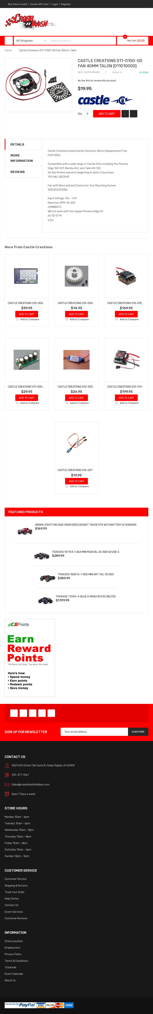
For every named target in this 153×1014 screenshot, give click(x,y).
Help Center (12, 898)
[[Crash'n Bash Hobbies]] (31, 21)
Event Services (14, 911)
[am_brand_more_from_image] (27, 276)
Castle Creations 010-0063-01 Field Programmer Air (43, 303)
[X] (23, 713)
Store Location (14, 941)
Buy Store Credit (17, 4)
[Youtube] (42, 713)
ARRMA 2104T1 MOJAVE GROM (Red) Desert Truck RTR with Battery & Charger (85, 524)
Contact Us (11, 905)
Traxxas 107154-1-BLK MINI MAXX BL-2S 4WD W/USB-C (85, 551)
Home (8, 50)
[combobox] (78, 40)
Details (17, 144)
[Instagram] (51, 713)
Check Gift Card (39, 4)
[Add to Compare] (133, 113)
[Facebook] (14, 713)
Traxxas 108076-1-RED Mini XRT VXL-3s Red (86, 574)
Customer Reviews (16, 918)
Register (66, 4)
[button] (17, 319)
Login (55, 4)
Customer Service (15, 878)
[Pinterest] (32, 713)
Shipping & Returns (16, 885)
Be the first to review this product (97, 80)
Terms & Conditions (16, 960)
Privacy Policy (13, 954)
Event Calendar (14, 973)
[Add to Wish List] (125, 113)
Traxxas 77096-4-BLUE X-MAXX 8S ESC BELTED (86, 596)
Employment (12, 947)
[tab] (23, 144)
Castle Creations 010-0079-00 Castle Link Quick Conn (93, 470)
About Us (10, 980)
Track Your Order (14, 892)
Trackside (10, 967)
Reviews (17, 172)
